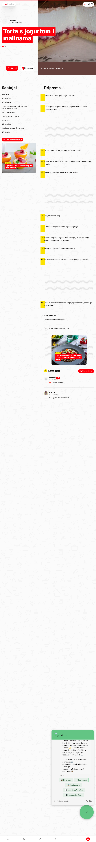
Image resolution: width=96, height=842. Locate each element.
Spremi (14, 68)
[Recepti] (40, 839)
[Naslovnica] (8, 839)
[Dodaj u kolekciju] (91, 4)
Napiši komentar (85, 371)
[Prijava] (88, 839)
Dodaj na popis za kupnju (14, 139)
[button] (56, 839)
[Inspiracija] (24, 839)
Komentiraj (27, 68)
